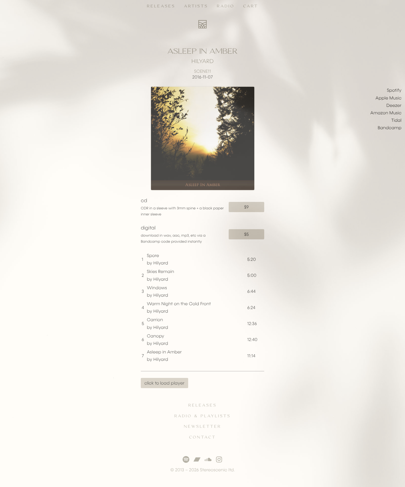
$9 (246, 207)
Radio (225, 6)
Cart (250, 6)
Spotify (394, 90)
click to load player (164, 383)
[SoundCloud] (208, 459)
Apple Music (388, 98)
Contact (202, 437)
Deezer (393, 105)
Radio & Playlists (202, 416)
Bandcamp (389, 128)
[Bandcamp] (197, 459)
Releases (161, 6)
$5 (246, 234)
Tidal (396, 120)
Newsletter (202, 426)
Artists (196, 6)
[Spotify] (186, 459)
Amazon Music (385, 113)
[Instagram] (219, 459)
